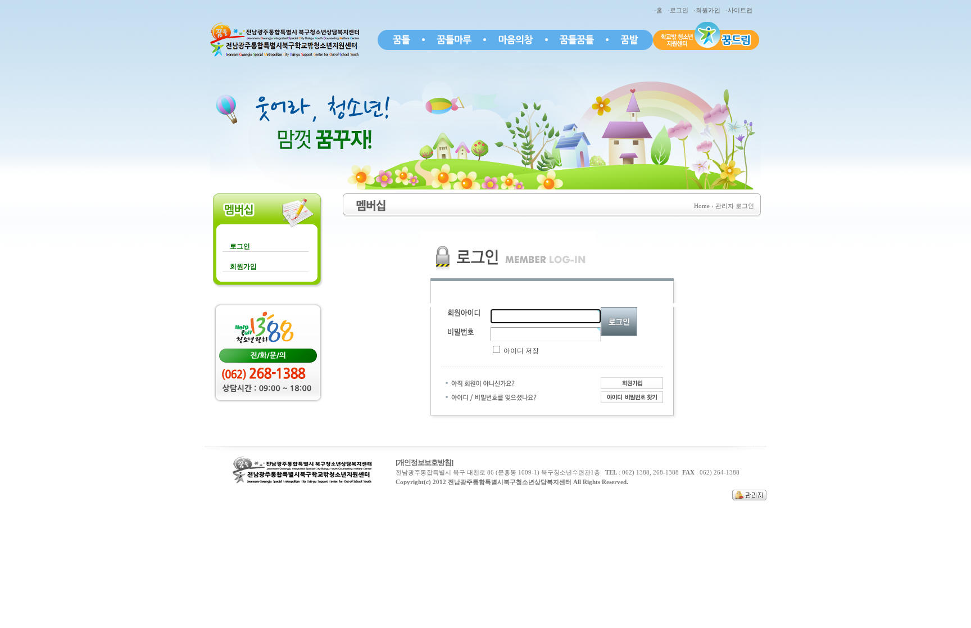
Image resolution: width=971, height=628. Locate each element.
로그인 (240, 246)
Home (702, 205)
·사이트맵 (740, 10)
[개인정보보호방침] (424, 462)
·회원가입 (708, 10)
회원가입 (243, 266)
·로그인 (680, 10)
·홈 (660, 10)
